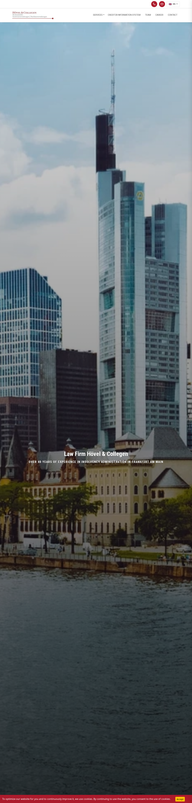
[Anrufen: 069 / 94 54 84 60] (154, 4)
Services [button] (98, 15)
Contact (172, 15)
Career (159, 15)
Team (148, 15)
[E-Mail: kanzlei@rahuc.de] (162, 4)
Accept (180, 799)
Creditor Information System (124, 15)
